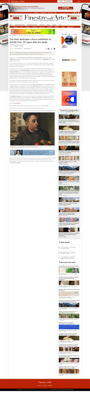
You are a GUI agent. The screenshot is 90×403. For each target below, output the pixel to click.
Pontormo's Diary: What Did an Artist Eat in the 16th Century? (69, 290)
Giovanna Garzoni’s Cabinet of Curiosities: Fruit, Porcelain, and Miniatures (69, 356)
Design (54, 25)
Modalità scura (71, 389)
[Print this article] (48, 48)
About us (36, 12)
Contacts (50, 12)
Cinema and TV (70, 26)
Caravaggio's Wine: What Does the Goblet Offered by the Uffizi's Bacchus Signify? (68, 132)
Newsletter (43, 12)
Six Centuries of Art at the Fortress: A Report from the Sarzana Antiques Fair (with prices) (68, 345)
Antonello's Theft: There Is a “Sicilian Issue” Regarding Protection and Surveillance (68, 367)
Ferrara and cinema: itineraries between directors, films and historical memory (67, 214)
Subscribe (68, 1)
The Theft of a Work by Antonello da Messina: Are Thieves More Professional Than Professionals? (69, 278)
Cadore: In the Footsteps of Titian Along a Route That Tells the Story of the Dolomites (69, 172)
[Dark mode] (54, 49)
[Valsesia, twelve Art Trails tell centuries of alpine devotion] (69, 178)
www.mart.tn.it (16, 103)
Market (63, 26)
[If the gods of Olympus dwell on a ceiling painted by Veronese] (69, 158)
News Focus (41, 26)
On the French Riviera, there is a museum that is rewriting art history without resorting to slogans (69, 142)
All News (16, 26)
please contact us (17, 162)
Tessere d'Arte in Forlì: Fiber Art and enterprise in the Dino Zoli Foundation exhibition (69, 224)
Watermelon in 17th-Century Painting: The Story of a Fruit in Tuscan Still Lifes (69, 152)
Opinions (41, 25)
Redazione (13, 44)
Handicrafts (49, 26)
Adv (55, 12)
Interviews (35, 26)
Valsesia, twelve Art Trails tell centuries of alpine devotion (69, 182)
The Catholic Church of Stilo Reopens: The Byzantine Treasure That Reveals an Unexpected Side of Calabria (69, 121)
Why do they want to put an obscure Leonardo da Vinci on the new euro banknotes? (69, 267)
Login (61, 1)
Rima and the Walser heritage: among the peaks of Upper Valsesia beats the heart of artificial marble (69, 193)
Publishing (57, 26)
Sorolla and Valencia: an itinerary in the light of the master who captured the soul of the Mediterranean (69, 234)
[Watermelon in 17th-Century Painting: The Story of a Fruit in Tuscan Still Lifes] (69, 148)
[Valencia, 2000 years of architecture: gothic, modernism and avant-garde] (69, 199)
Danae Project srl (53, 389)
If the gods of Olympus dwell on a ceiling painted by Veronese (67, 162)
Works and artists (20, 25)
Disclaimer (21, 46)
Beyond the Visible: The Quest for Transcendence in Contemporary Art (66, 323)
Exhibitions (27, 26)
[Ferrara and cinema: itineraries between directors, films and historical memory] (69, 209)
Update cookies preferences (64, 389)
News (10, 25)
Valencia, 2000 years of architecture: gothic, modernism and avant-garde (68, 204)
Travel (48, 25)
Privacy (58, 389)
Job (60, 25)
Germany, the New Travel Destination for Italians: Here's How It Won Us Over (67, 312)
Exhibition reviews (32, 25)
